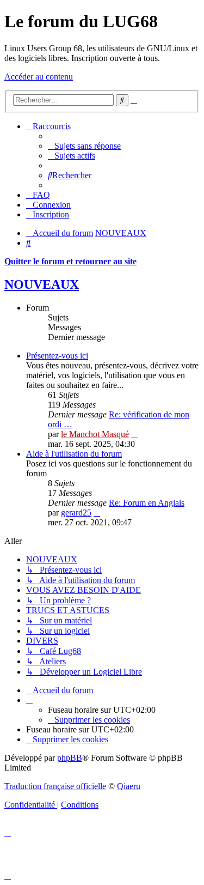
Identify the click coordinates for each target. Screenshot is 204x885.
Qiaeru (128, 786)
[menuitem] (84, 145)
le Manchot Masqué (95, 434)
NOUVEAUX (41, 284)
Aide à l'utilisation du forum (74, 453)
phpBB (69, 757)
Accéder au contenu (38, 76)
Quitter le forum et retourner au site (70, 261)
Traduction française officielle (55, 786)
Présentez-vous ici (57, 355)
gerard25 (76, 512)
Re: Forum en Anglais (146, 502)
